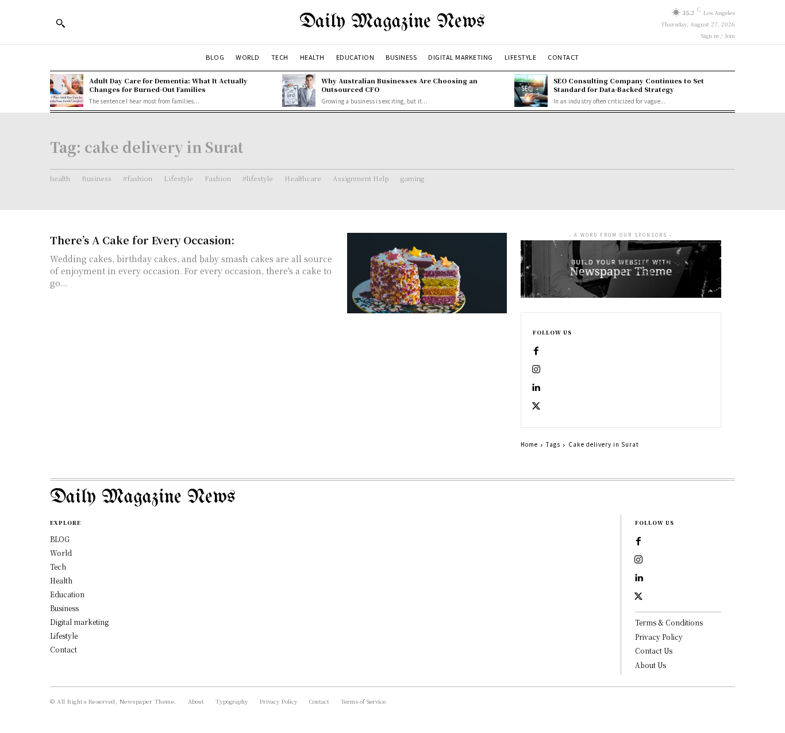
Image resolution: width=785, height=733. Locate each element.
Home (529, 444)
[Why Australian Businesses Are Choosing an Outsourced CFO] (298, 91)
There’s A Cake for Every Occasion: (142, 239)
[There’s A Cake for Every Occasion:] (427, 273)
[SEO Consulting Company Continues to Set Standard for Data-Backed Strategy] (531, 91)
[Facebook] (536, 351)
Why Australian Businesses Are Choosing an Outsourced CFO (399, 85)
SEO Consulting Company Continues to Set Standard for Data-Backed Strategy (628, 85)
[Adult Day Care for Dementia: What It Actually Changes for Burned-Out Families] (66, 91)
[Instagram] (536, 369)
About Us (650, 665)
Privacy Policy (659, 637)
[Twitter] (536, 406)
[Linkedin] (536, 388)
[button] (60, 23)
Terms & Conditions (669, 622)
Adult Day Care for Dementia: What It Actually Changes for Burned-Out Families (168, 85)
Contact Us (653, 650)
